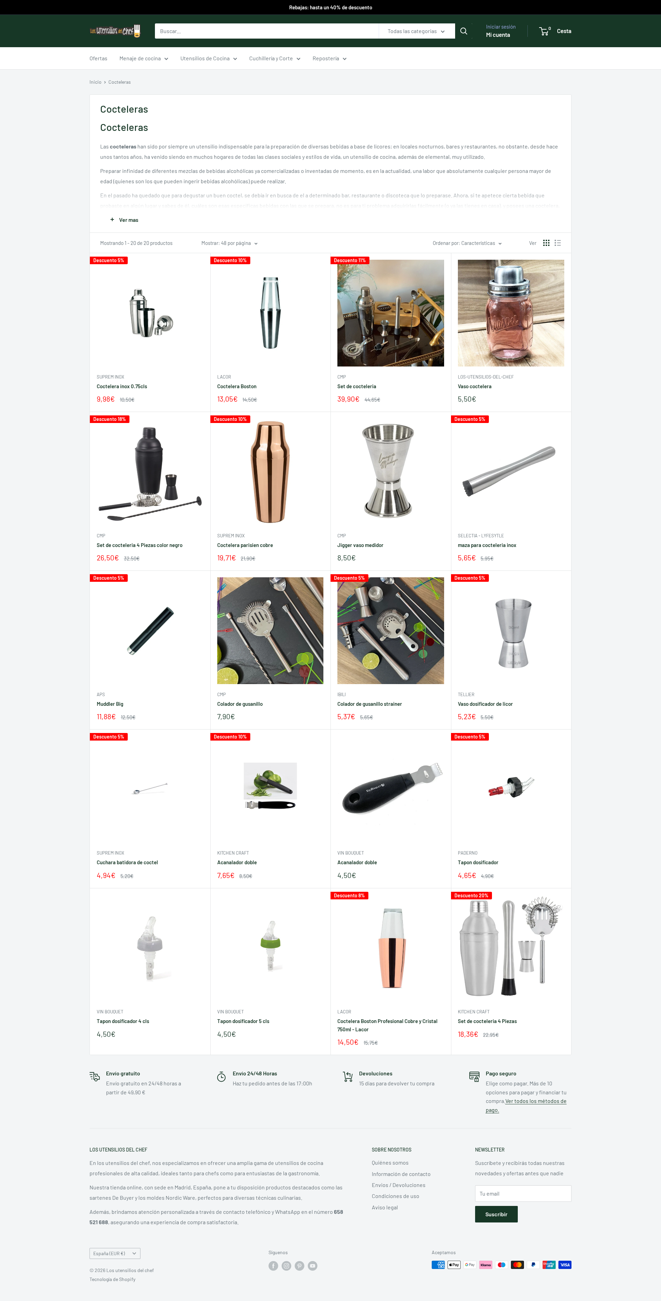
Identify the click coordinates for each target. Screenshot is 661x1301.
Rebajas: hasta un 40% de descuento (330, 7)
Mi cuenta (498, 34)
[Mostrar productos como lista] (558, 243)
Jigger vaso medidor (360, 545)
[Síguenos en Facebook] (273, 1265)
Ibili (341, 694)
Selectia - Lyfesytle (481, 535)
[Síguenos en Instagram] (286, 1265)
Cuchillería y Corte (271, 58)
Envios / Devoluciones (399, 1184)
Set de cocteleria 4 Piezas (487, 1021)
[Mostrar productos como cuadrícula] (546, 243)
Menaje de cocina (140, 58)
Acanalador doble (237, 862)
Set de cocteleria (356, 386)
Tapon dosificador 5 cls (243, 1021)
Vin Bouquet (350, 853)
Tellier (466, 694)
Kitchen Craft (233, 853)
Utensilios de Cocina (205, 58)
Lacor (224, 377)
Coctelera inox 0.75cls (122, 386)
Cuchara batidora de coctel (127, 862)
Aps (101, 694)
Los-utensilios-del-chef (486, 377)
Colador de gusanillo (240, 704)
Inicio (96, 82)
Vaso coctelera (475, 386)
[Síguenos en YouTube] (312, 1265)
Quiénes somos (390, 1162)
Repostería (326, 58)
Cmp (341, 377)
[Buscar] (463, 31)
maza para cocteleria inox (487, 545)
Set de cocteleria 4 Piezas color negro (139, 545)
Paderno (468, 853)
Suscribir (496, 1214)
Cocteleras (119, 82)
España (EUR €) (109, 1253)
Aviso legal (385, 1207)
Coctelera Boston (236, 386)
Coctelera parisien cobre (245, 545)
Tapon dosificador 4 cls (123, 1021)
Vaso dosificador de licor (485, 704)
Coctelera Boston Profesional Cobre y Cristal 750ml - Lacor (387, 1025)
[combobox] (267, 31)
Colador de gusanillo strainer (369, 704)
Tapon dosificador (478, 862)
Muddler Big (110, 704)
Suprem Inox (110, 377)
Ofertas (98, 58)
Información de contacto (401, 1173)
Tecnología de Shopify (112, 1279)
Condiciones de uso (395, 1195)
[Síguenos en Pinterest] (299, 1265)
